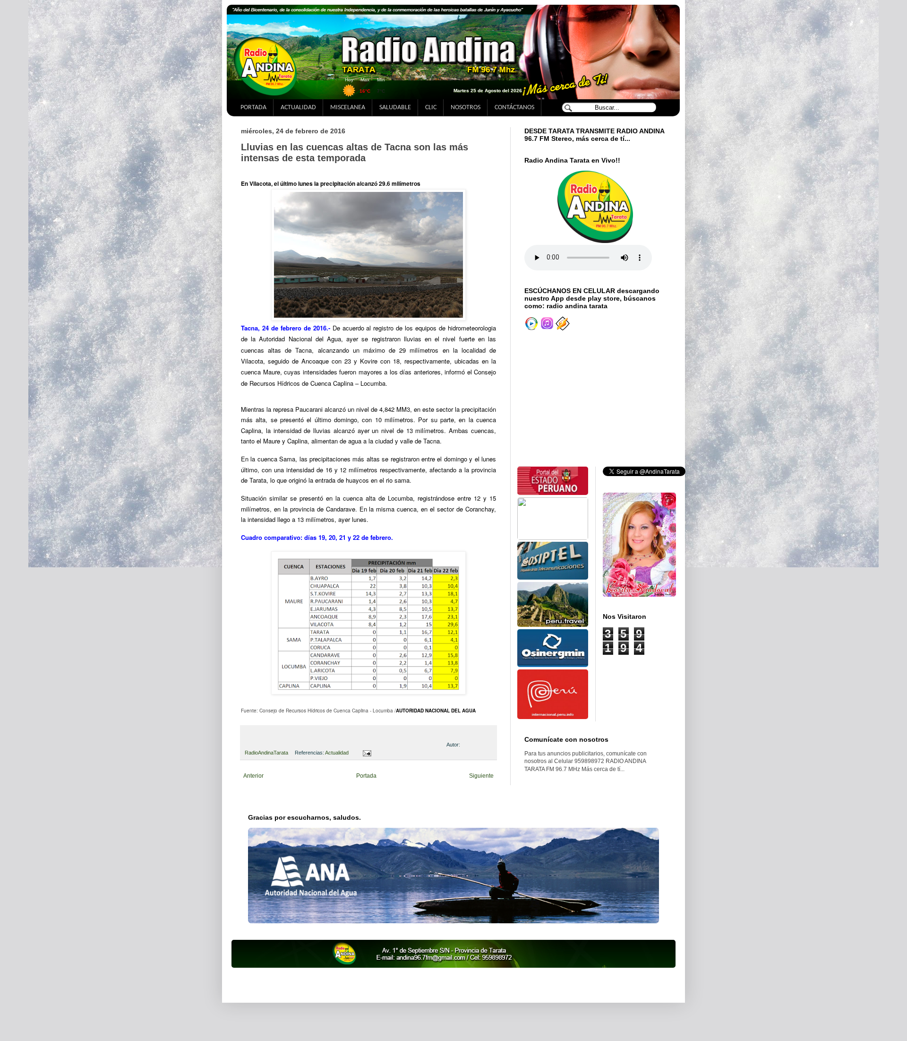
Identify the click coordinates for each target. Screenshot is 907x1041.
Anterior (253, 775)
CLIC (430, 107)
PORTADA (253, 107)
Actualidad (337, 752)
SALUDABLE (395, 107)
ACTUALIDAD (298, 107)
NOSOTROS (465, 107)
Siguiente (481, 775)
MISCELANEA (347, 107)
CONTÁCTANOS (514, 107)
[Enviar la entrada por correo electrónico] (365, 752)
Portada (366, 775)
